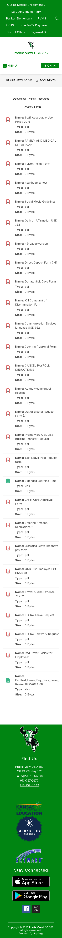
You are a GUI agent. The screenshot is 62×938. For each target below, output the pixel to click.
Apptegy (38, 933)
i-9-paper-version (36, 243)
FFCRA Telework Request (42, 634)
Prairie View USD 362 (19, 80)
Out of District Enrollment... (26, 4)
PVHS (10, 25)
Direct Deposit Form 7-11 (41, 262)
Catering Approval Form (40, 346)
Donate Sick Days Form (40, 281)
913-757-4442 (29, 785)
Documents (48, 80)
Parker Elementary (19, 18)
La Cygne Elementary (26, 11)
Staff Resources (40, 98)
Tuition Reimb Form (37, 163)
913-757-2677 (29, 780)
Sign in (50, 65)
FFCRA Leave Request (39, 615)
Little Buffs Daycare (33, 25)
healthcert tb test (36, 182)
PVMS (42, 18)
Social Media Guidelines (40, 201)
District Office (16, 32)
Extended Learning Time (40, 480)
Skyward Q (38, 32)
